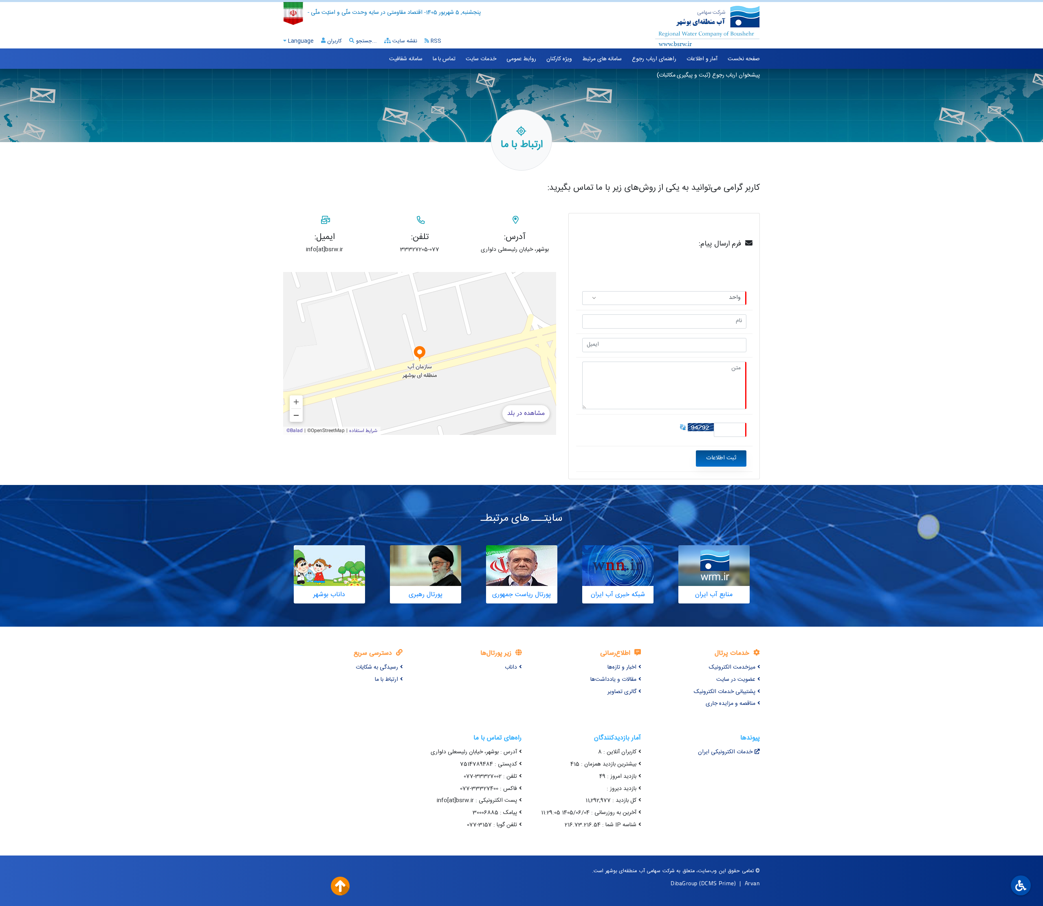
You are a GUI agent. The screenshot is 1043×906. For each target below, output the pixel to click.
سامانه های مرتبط (602, 59)
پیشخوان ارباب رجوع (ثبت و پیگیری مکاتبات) (708, 75)
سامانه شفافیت (405, 59)
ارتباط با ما (386, 679)
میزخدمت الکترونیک (732, 667)
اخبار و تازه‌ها (621, 667)
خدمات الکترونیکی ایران (725, 752)
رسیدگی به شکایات (377, 667)
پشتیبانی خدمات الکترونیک (724, 692)
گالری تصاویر (621, 692)
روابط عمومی (521, 59)
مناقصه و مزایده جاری (730, 704)
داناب (511, 667)
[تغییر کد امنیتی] (683, 427)
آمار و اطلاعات (702, 59)
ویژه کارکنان (559, 59)
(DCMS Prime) (717, 883)
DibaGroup (684, 883)
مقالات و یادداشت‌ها (613, 679)
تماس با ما (444, 59)
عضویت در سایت (735, 679)
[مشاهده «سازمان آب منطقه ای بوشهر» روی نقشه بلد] (419, 353)
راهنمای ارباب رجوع (654, 59)
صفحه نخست (744, 59)
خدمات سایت (481, 59)
